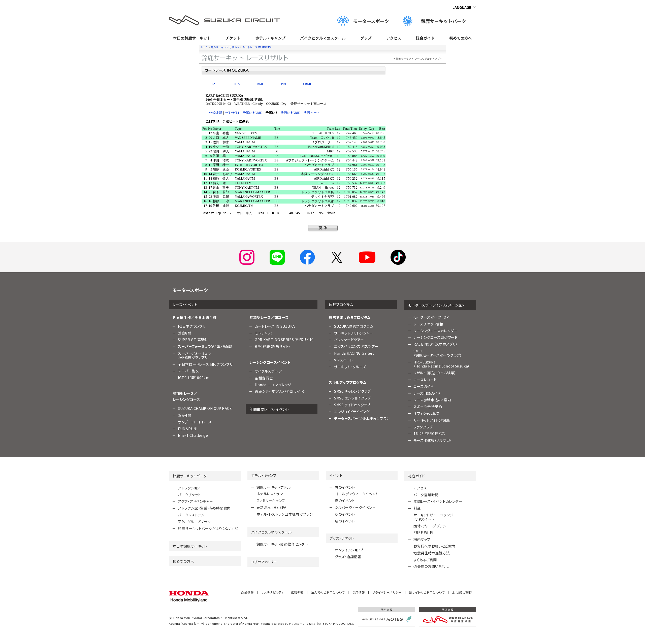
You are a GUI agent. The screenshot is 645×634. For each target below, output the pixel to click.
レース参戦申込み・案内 (432, 399)
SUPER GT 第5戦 (192, 339)
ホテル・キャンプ (270, 38)
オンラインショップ (349, 549)
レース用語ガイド (426, 393)
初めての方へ (460, 38)
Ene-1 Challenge (193, 435)
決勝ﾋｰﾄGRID (290, 113)
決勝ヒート (312, 113)
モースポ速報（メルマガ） (432, 440)
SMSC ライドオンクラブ (352, 404)
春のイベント (345, 487)
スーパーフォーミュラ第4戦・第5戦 (205, 346)
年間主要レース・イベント (269, 409)
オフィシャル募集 (426, 413)
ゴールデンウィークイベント (356, 493)
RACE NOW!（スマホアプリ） (435, 344)
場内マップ (422, 539)
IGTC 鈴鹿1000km (193, 377)
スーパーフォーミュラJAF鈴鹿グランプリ (194, 355)
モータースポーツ (371, 21)
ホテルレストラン (269, 493)
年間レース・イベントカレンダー (437, 501)
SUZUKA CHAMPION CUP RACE (205, 408)
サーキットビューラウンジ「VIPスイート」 (433, 517)
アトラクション (189, 487)
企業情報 (247, 592)
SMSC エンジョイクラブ (352, 398)
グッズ (366, 38)
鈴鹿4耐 (184, 415)
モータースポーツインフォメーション (436, 305)
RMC (260, 84)
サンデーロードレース (195, 421)
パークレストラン (191, 514)
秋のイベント (345, 514)
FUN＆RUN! (187, 428)
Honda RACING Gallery (354, 353)
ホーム (204, 47)
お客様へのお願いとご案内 (434, 546)
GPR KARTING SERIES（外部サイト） (284, 339)
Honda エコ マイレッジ (273, 384)
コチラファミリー (264, 561)
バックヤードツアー (349, 339)
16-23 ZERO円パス (429, 433)
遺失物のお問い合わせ (431, 566)
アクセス (393, 38)
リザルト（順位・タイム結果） (434, 372)
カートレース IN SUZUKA (257, 47)
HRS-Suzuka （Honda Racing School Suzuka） (441, 364)
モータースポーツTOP (431, 317)
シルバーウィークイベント (355, 507)
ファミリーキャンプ (270, 500)
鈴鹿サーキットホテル (273, 487)
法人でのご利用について (328, 592)
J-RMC (307, 84)
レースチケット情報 (428, 323)
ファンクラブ (422, 426)
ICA (237, 84)
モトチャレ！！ (264, 333)
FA (213, 84)
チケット (233, 38)
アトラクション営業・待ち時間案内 (204, 508)
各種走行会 (264, 377)
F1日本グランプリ (192, 326)
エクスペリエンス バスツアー (356, 346)
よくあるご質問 (425, 559)
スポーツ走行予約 (427, 406)
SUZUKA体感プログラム (353, 326)
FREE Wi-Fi (423, 532)
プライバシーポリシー (387, 592)
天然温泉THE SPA (271, 507)
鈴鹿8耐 (184, 333)
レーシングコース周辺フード (435, 337)
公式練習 (215, 113)
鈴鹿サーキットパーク (446, 21)
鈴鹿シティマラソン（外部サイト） (280, 391)
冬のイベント (345, 520)
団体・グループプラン (194, 521)
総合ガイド (425, 38)
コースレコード (425, 379)
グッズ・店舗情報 (348, 556)
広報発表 (297, 592)
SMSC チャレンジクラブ (352, 391)
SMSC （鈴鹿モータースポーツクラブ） (437, 353)
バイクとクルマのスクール (322, 38)
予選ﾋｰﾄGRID (252, 113)
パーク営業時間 (426, 494)
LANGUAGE (462, 7)
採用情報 (358, 592)
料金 (417, 508)
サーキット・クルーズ (350, 366)
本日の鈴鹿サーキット (192, 38)
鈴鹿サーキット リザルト (225, 47)
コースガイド (423, 386)
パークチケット (189, 494)
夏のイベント (345, 500)
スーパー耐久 (188, 370)
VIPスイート (343, 359)
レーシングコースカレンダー (435, 330)
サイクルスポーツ (268, 371)
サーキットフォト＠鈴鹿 (431, 420)
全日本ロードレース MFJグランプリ (205, 364)
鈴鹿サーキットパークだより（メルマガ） (208, 528)
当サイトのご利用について (427, 592)
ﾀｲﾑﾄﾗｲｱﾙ (232, 113)
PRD (284, 84)
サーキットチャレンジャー (353, 333)
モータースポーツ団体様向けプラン (362, 418)
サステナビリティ (272, 592)
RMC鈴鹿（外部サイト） (273, 346)
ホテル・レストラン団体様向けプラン (284, 514)
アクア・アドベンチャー (195, 501)
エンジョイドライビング (351, 411)
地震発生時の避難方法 (431, 552)
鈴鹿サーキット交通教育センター (282, 544)
